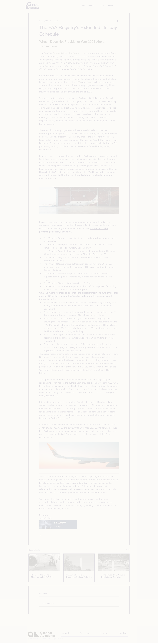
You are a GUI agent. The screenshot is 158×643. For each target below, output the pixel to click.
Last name (47, 331)
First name (47, 322)
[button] (34, 289)
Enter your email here (50, 314)
